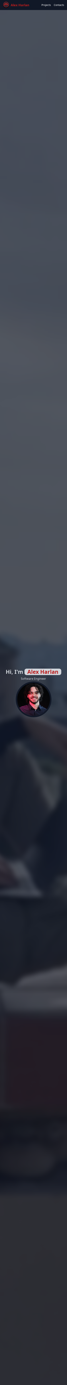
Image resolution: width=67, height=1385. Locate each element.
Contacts (59, 5)
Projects (46, 5)
